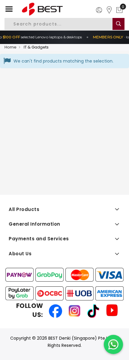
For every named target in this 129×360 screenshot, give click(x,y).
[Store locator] (109, 10)
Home (10, 47)
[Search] (118, 24)
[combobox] (62, 24)
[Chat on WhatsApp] (113, 344)
